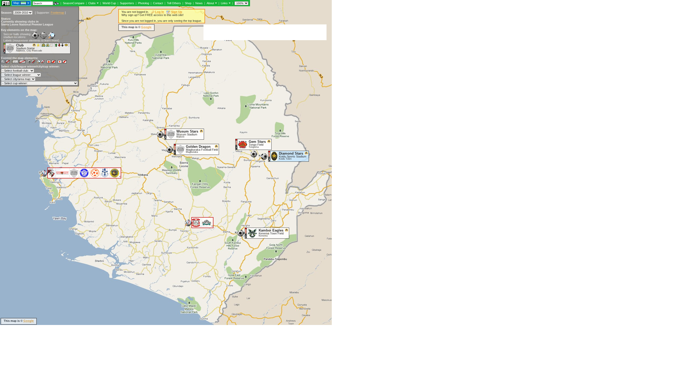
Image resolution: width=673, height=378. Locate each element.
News (199, 3)
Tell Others (174, 3)
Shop (188, 3)
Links (224, 3)
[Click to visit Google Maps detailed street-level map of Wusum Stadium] (165, 133)
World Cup (109, 3)
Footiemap (57, 12)
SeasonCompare (73, 3)
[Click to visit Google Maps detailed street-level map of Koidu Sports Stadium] (269, 156)
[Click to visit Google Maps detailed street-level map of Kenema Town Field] (246, 232)
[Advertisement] (265, 32)
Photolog (143, 3)
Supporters (127, 3)
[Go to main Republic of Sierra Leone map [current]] (20, 2)
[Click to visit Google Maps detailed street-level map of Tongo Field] (236, 144)
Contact (158, 3)
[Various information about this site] (215, 2)
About (210, 3)
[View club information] (97, 2)
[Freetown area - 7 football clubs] (44, 175)
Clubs (92, 3)
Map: (16, 2)
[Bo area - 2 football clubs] (188, 225)
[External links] (229, 2)
